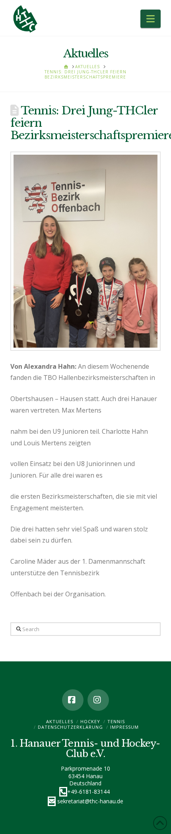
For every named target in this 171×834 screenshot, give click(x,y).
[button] (150, 19)
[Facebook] (73, 700)
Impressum (124, 727)
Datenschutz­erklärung (70, 727)
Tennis (116, 721)
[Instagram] (98, 700)
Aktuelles (59, 721)
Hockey (90, 721)
